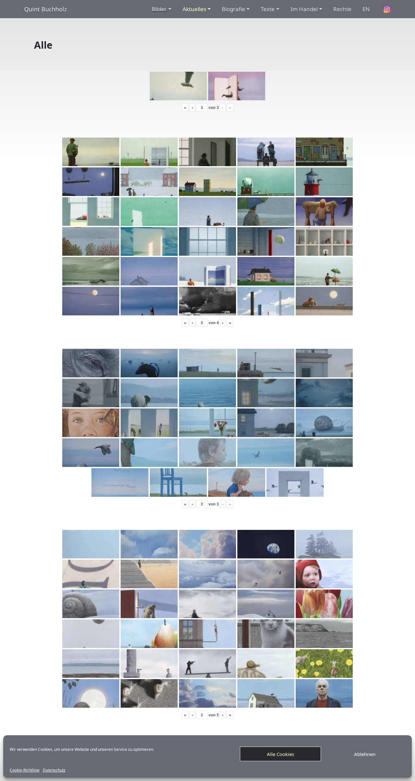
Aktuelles (194, 9)
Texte (268, 9)
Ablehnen (364, 754)
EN (366, 9)
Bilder (159, 9)
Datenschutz (54, 770)
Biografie (233, 9)
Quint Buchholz (45, 9)
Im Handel (304, 9)
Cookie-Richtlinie (25, 770)
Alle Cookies (280, 754)
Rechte (342, 9)
